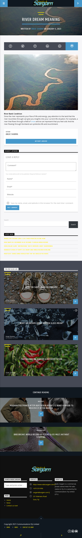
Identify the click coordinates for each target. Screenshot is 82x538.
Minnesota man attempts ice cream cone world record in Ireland (27, 250)
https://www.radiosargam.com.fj (44, 484)
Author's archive (41, 141)
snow (33, 121)
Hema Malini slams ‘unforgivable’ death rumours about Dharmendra (28, 246)
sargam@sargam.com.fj (41, 492)
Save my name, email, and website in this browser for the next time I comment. (42, 203)
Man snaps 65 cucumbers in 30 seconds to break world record (26, 242)
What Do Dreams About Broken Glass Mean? (41, 323)
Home (9, 500)
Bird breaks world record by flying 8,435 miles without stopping (41, 436)
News (8, 503)
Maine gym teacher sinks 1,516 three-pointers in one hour (24, 239)
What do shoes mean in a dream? (42, 287)
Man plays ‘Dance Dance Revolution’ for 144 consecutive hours (26, 254)
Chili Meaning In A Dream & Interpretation (41, 359)
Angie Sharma (37, 29)
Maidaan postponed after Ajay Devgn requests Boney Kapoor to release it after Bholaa (41, 407)
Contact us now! (12, 506)
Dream (41, 14)
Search (6, 220)
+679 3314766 (38, 488)
